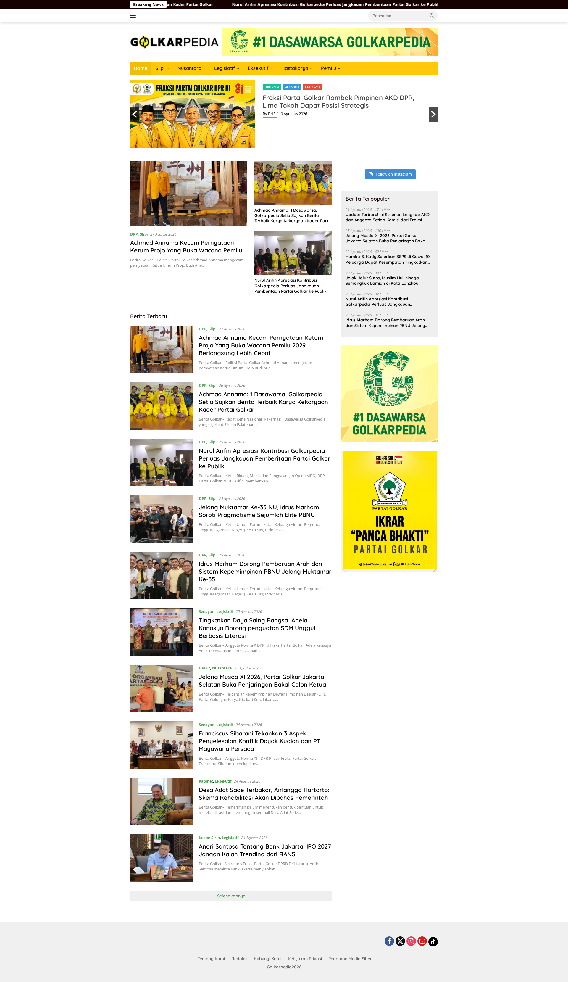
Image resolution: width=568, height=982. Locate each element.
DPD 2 (204, 668)
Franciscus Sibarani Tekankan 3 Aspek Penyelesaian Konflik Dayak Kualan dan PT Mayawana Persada (259, 741)
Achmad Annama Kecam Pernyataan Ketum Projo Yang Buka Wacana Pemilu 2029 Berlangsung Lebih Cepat (186, 250)
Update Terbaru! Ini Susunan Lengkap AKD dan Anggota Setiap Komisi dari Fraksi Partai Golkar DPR (388, 217)
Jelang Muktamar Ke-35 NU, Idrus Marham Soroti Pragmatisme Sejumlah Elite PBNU (259, 511)
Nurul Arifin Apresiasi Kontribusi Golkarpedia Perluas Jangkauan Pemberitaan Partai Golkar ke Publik (278, 4)
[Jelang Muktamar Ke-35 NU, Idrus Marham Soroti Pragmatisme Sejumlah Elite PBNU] (161, 519)
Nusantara (189, 68)
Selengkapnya (231, 896)
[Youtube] (422, 941)
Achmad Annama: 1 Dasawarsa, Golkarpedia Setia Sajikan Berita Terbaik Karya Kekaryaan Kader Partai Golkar (293, 215)
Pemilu (328, 68)
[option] (284, 114)
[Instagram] (411, 941)
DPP (134, 234)
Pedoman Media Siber (350, 958)
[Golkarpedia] (174, 41)
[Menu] (134, 16)
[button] (432, 15)
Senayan (272, 87)
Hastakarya (294, 68)
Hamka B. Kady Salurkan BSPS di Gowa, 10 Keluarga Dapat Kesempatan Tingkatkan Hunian (388, 259)
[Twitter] (400, 941)
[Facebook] (389, 941)
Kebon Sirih (209, 837)
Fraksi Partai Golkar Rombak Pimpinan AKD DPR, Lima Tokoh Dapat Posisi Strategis (338, 102)
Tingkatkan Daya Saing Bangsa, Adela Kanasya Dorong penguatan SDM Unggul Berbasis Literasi (257, 627)
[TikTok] (433, 941)
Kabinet (206, 781)
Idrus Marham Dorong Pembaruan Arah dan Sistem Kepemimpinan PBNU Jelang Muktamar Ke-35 (265, 571)
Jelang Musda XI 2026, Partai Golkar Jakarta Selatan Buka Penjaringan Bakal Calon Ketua (262, 680)
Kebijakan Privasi (305, 958)
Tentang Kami (211, 958)
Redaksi (239, 958)
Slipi (160, 68)
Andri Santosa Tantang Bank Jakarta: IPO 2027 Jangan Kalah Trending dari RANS (265, 850)
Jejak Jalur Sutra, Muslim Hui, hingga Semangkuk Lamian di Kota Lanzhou (382, 280)
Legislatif (224, 68)
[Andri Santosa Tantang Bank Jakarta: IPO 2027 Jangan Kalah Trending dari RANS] (161, 858)
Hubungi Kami (267, 958)
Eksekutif (258, 68)
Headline (292, 87)
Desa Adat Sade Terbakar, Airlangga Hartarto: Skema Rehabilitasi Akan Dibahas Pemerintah (264, 793)
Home (140, 68)
